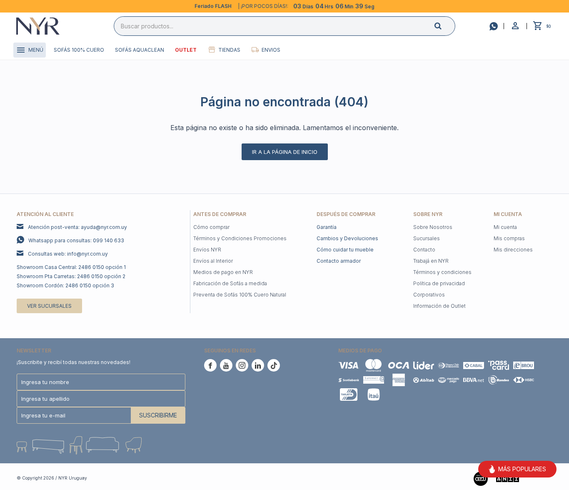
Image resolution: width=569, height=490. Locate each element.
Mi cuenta (505, 227)
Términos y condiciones (442, 272)
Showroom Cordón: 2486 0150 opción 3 (65, 285)
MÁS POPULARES (522, 468)
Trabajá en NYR (431, 261)
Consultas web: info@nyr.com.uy (68, 254)
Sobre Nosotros (432, 227)
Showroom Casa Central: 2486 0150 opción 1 (71, 267)
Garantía (327, 227)
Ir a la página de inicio (284, 151)
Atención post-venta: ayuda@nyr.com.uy (77, 227)
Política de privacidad (439, 283)
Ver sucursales (49, 306)
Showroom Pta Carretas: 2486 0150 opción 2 (71, 276)
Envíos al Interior (213, 261)
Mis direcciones (513, 249)
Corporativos (429, 294)
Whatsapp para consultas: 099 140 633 (76, 240)
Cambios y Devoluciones (347, 238)
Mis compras (509, 238)
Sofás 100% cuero (79, 50)
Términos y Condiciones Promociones (240, 238)
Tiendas (229, 50)
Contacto (424, 249)
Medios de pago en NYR (223, 272)
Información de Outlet (439, 306)
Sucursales (426, 238)
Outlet (186, 50)
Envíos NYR (207, 249)
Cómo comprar (211, 227)
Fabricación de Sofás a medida (230, 283)
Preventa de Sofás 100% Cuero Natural (239, 294)
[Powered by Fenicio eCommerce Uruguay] (539, 478)
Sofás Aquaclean (139, 50)
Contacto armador (339, 261)
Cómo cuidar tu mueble (345, 249)
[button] (444, 25)
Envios (271, 50)
